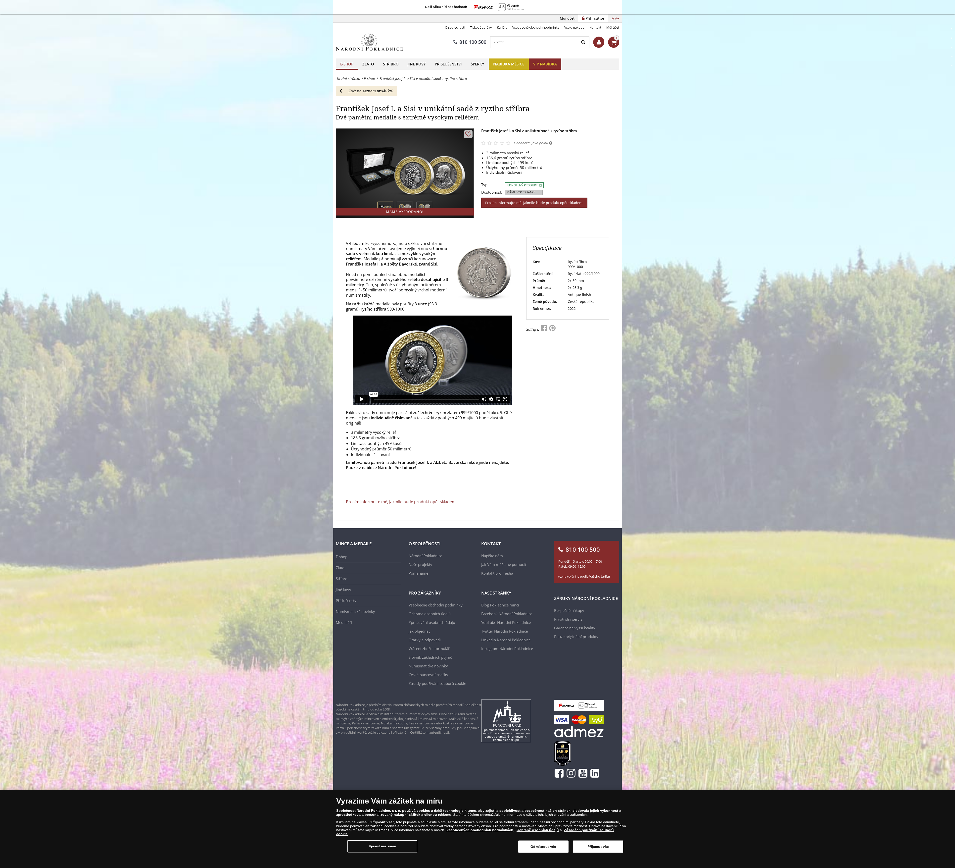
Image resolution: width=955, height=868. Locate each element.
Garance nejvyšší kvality (574, 627)
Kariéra (502, 27)
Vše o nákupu (574, 27)
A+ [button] (617, 18)
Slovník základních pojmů (430, 657)
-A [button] (612, 18)
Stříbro (391, 63)
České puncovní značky (428, 674)
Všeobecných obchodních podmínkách (479, 830)
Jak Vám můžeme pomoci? (503, 564)
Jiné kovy (417, 63)
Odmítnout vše (543, 847)
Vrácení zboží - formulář (429, 648)
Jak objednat (419, 631)
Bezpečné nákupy (569, 610)
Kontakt (595, 27)
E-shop (346, 63)
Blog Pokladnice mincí (500, 604)
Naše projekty (420, 564)
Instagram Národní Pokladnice (507, 648)
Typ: (484, 184)
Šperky (477, 63)
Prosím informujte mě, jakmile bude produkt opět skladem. (534, 202)
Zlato (368, 63)
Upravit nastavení (382, 846)
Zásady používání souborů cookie (437, 683)
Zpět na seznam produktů (370, 90)
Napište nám (492, 555)
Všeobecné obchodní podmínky (535, 27)
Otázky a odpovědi (425, 639)
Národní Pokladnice (425, 555)
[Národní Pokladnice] (369, 42)
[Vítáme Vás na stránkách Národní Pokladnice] (598, 42)
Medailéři (344, 622)
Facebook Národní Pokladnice (506, 613)
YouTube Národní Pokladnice (506, 622)
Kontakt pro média (497, 573)
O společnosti (455, 27)
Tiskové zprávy (481, 27)
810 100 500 (472, 42)
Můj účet (612, 27)
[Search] (583, 42)
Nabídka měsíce (508, 63)
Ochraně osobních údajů (538, 830)
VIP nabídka (545, 63)
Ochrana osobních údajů (430, 613)
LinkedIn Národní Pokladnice (505, 639)
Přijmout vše (598, 847)
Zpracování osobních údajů (432, 622)
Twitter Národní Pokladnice (504, 631)
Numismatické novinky (355, 611)
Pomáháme (418, 573)
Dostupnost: (491, 192)
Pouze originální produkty (576, 636)
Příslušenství (448, 63)
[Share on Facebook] (544, 329)
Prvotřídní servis (568, 619)
